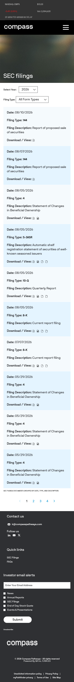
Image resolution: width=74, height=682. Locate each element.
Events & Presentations (19, 610)
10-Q (26, 280)
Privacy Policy (51, 674)
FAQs (14, 562)
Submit (18, 619)
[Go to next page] (54, 501)
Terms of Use (43, 677)
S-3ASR (27, 237)
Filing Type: (9, 99)
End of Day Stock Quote (20, 606)
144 (25, 120)
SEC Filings (17, 557)
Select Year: (10, 89)
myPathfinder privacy (23, 677)
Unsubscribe (8, 629)
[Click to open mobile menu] (66, 27)
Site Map (56, 677)
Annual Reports (15, 597)
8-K (25, 315)
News (10, 593)
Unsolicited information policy (28, 674)
